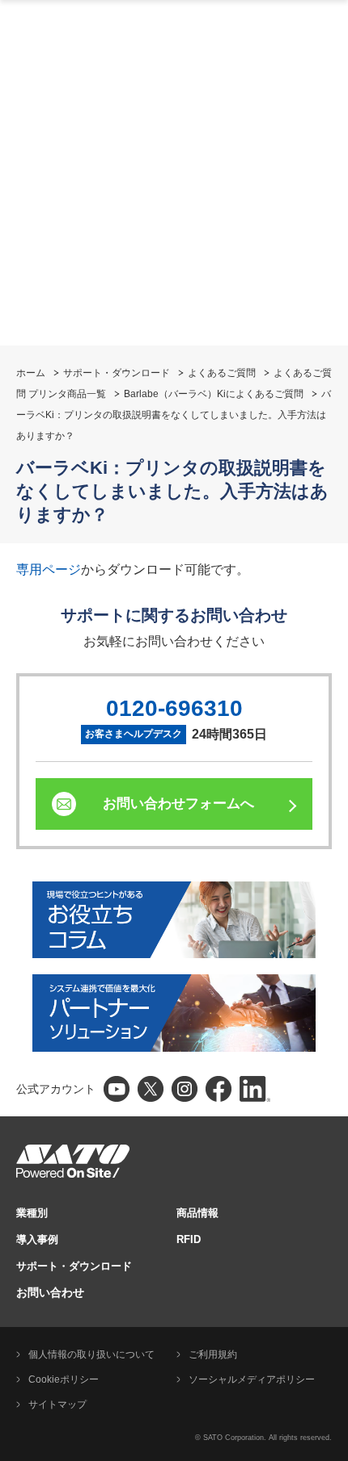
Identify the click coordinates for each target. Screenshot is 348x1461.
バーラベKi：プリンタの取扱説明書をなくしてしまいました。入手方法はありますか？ (173, 415)
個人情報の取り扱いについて (91, 1354)
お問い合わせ (50, 1292)
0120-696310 (174, 708)
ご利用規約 (213, 1354)
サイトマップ (57, 1404)
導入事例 (37, 1239)
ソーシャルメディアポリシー (252, 1379)
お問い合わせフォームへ (178, 803)
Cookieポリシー (63, 1379)
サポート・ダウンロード (116, 373)
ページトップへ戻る (328, 901)
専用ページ (48, 569)
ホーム (30, 373)
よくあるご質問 (222, 373)
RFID (188, 1239)
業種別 (32, 1213)
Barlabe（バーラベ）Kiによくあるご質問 (213, 394)
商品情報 (197, 1213)
